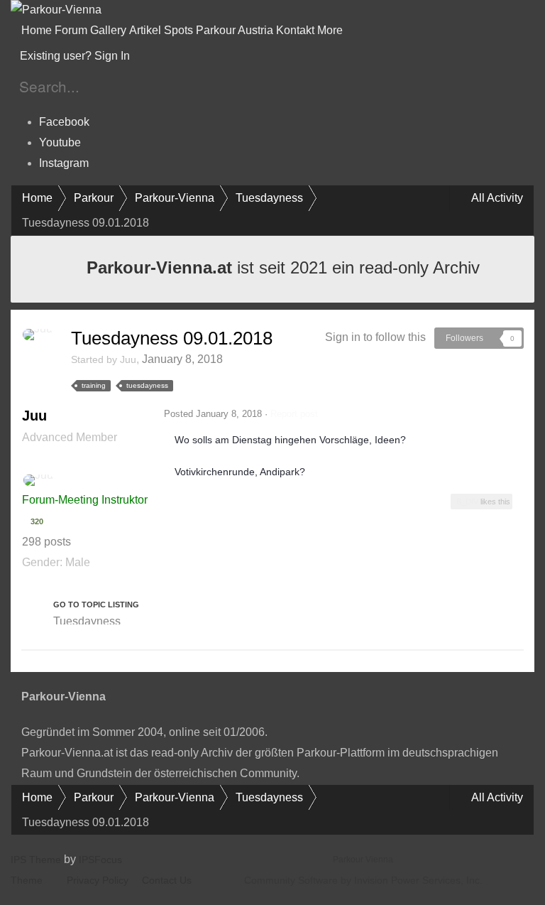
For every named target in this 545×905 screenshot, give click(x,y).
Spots (178, 30)
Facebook (64, 122)
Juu (128, 359)
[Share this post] (519, 413)
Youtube (60, 142)
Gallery (108, 30)
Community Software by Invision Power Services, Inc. (363, 880)
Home (36, 30)
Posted (213, 413)
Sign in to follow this (375, 337)
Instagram (64, 163)
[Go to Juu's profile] (38, 334)
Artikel (145, 30)
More (331, 30)
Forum (71, 30)
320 (35, 521)
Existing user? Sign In (78, 56)
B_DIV (467, 501)
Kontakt (295, 30)
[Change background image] (167, 56)
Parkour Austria (234, 30)
